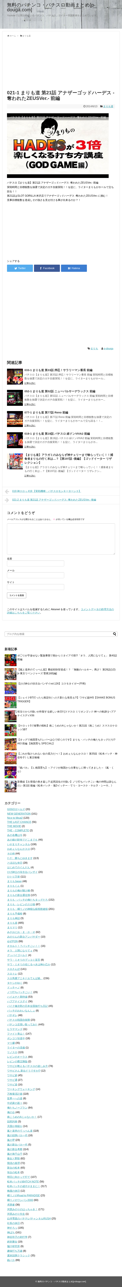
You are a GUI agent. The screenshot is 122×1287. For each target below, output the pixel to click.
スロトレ (12, 973)
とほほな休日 (14, 862)
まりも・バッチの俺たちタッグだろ (27, 899)
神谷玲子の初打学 (17, 1237)
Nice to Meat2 (15, 818)
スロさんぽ (13, 969)
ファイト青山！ (16, 1033)
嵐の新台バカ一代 (17, 1144)
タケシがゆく (14, 983)
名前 (9, 558)
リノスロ (12, 1052)
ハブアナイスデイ (17, 1001)
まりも (94, 348)
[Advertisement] (61, 62)
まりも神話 (13, 918)
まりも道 (108, 106)
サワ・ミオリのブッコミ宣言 (23, 959)
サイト (11, 582)
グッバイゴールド (17, 955)
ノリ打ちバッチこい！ (20, 992)
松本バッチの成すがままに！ (23, 1186)
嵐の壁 (11, 1140)
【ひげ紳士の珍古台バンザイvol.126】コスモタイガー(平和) (51, 683)
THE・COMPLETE (18, 830)
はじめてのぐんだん (18, 867)
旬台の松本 (13, 1172)
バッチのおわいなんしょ (21, 1010)
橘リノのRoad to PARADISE (23, 1195)
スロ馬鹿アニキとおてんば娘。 (25, 978)
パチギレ (12, 1015)
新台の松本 (13, 1167)
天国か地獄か (14, 1126)
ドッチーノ (13, 987)
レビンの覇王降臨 (17, 1061)
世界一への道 (14, 1098)
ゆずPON (12, 941)
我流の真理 (13, 1163)
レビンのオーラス (17, 1057)
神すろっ (12, 1227)
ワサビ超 (12, 1075)
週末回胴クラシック (18, 1255)
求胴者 (11, 1204)
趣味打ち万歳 (14, 1251)
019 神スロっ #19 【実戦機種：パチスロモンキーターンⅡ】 (46, 491)
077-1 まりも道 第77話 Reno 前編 (46, 412)
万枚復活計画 (14, 1093)
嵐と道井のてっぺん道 (20, 1130)
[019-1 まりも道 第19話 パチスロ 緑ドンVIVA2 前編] (15, 440)
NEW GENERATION (19, 813)
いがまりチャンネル (18, 844)
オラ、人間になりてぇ (20, 950)
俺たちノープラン (17, 1107)
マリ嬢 (11, 1043)
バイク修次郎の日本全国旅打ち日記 (27, 1006)
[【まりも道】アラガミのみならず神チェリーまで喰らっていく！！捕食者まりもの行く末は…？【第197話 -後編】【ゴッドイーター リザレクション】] (15, 461)
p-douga (108, 348)
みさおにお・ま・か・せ (21, 932)
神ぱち (11, 1232)
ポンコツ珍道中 (16, 1038)
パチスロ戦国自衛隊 (18, 1020)
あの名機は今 (14, 835)
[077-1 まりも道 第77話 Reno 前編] (15, 419)
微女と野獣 (13, 1158)
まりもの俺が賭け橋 (18, 890)
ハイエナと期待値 (17, 996)
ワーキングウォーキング (21, 1089)
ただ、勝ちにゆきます (20, 858)
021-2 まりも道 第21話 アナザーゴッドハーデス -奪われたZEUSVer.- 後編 (54, 499)
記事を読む (30, 383)
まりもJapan (14, 881)
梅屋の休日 (13, 1190)
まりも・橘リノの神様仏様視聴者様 (27, 909)
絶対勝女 (12, 1241)
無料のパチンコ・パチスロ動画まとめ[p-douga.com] (51, 7)
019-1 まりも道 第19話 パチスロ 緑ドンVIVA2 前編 (57, 433)
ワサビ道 (12, 1084)
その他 (11, 853)
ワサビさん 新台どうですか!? (23, 1070)
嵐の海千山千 (14, 1154)
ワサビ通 (12, 1080)
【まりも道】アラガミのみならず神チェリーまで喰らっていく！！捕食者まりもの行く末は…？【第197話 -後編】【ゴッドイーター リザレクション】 (68, 458)
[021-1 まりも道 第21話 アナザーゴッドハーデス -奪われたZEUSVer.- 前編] (74, 268)
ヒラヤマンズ (14, 1029)
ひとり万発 (13, 876)
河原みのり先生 (16, 1214)
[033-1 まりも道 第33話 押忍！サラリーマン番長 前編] (15, 377)
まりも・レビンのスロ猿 (21, 904)
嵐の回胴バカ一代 (17, 1135)
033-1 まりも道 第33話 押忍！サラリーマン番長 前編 (58, 370)
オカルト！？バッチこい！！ (23, 946)
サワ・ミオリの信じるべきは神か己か (28, 964)
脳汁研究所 (13, 1246)
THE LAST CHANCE (19, 822)
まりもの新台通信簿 (18, 895)
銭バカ (11, 1260)
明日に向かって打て (18, 1177)
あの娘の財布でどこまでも (22, 839)
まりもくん (13, 886)
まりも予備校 (14, 913)
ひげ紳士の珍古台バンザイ (22, 872)
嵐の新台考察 (14, 1149)
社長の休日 (13, 1223)
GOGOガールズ (16, 809)
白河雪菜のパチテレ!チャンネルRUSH (29, 1218)
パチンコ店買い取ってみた (22, 1024)
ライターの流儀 (16, 1047)
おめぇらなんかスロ (18, 849)
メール (11, 570)
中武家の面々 (14, 1103)
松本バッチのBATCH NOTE (23, 1181)
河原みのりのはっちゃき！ (22, 1209)
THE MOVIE (14, 826)
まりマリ (12, 927)
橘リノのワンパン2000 (20, 1200)
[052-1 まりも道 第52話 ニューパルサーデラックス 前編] (15, 398)
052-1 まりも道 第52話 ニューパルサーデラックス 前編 (59, 391)
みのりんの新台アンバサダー (23, 936)
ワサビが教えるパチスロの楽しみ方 (27, 1066)
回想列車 (12, 1121)
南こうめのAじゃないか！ (22, 1117)
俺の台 (11, 1112)
